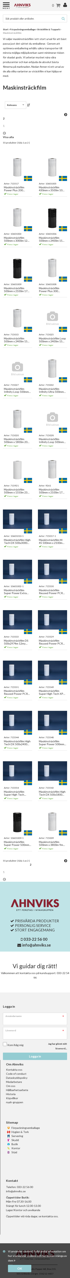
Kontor (15, 1148)
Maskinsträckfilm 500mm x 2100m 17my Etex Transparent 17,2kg (52, 491)
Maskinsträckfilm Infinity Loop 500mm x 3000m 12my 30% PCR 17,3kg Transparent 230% (17, 390)
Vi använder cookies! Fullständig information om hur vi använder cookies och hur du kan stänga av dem (37, 1256)
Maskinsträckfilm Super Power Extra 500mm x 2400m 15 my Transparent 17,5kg (15, 592)
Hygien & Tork (20, 1132)
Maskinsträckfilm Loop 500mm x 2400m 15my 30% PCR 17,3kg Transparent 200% (52, 340)
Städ (14, 1152)
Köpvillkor (12, 1098)
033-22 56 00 (35, 939)
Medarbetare (14, 1081)
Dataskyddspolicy (16, 1077)
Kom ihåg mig (15, 1045)
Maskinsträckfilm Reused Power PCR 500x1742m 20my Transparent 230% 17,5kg (51, 642)
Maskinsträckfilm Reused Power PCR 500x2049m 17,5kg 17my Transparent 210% (16, 692)
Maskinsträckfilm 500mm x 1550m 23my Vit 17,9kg (17, 491)
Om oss (10, 1086)
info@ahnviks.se (36, 945)
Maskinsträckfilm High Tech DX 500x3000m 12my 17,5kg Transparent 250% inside (17, 541)
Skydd (15, 1140)
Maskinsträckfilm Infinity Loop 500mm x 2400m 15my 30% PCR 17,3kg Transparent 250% (52, 441)
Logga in (35, 1056)
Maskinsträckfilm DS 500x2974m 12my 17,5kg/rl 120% (16, 642)
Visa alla (8, 137)
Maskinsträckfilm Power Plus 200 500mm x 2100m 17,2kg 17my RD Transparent (14, 189)
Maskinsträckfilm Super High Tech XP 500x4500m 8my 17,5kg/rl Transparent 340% (52, 692)
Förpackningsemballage (25, 1127)
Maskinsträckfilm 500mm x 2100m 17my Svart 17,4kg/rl (17, 290)
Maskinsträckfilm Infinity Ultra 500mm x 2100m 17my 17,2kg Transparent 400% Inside (52, 390)
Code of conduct (16, 1073)
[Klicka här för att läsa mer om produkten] (17, 166)
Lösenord (10, 1030)
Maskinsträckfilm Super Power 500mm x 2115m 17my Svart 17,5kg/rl (17, 843)
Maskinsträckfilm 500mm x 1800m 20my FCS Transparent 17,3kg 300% (17, 441)
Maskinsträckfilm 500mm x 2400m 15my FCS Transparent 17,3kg (17, 340)
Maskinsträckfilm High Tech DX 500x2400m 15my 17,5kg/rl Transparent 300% (17, 743)
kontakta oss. (50, 1216)
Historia (11, 1094)
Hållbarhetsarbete (17, 1090)
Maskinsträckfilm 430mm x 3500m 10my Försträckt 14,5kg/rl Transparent (52, 189)
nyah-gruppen (14, 1102)
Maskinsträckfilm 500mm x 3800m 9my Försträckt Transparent (51, 843)
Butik (14, 1144)
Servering (17, 1136)
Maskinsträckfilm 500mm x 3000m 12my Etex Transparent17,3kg (17, 239)
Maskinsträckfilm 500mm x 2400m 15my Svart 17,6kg (52, 239)
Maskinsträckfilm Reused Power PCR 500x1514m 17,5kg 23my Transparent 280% (51, 592)
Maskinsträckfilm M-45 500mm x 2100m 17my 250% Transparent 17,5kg (51, 541)
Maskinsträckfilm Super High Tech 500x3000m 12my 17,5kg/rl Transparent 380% (17, 793)
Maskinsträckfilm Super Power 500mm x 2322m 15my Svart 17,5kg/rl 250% (52, 743)
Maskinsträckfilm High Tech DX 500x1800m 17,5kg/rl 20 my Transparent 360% (52, 793)
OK (19, 1268)
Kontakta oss (14, 1069)
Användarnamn (13, 1016)
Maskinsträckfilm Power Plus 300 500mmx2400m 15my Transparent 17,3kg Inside (52, 290)
